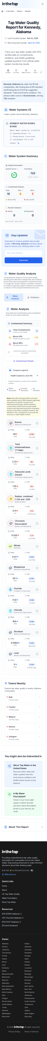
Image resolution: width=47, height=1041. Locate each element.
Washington (6, 1013)
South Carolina (30, 1001)
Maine (4, 971)
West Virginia (29, 1013)
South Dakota (7, 1004)
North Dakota (29, 992)
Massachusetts (7, 974)
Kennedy (27, 11)
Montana (28, 980)
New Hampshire (8, 986)
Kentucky (5, 968)
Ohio (4, 995)
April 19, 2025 (34, 43)
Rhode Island (7, 1001)
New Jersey (29, 986)
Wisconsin (6, 1016)
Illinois (4, 962)
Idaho (27, 959)
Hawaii (4, 959)
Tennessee (29, 1004)
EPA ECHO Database (10, 922)
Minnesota (6, 977)
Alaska (27, 944)
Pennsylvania (29, 998)
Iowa (4, 965)
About (4, 890)
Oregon (5, 998)
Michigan (28, 974)
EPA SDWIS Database (11, 914)
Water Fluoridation (9, 898)
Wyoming (28, 1016)
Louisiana (28, 968)
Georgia (27, 956)
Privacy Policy (14, 1031)
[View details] (37, 423)
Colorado (28, 950)
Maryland (28, 971)
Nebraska (5, 983)
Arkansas (28, 947)
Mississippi (29, 977)
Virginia (27, 1010)
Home (4, 886)
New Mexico (6, 989)
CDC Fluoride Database (11, 918)
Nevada (27, 983)
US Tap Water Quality (11, 894)
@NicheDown (10, 874)
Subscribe (23, 260)
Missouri (5, 980)
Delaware (28, 953)
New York (28, 989)
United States (10, 11)
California (5, 950)
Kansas (27, 965)
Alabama (19, 11)
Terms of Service (31, 1031)
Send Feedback (11, 925)
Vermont (5, 1010)
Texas (4, 1007)
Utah (26, 1007)
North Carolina (7, 992)
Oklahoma (28, 995)
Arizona (5, 947)
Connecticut (6, 953)
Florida (4, 956)
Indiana (27, 962)
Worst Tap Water (9, 902)
